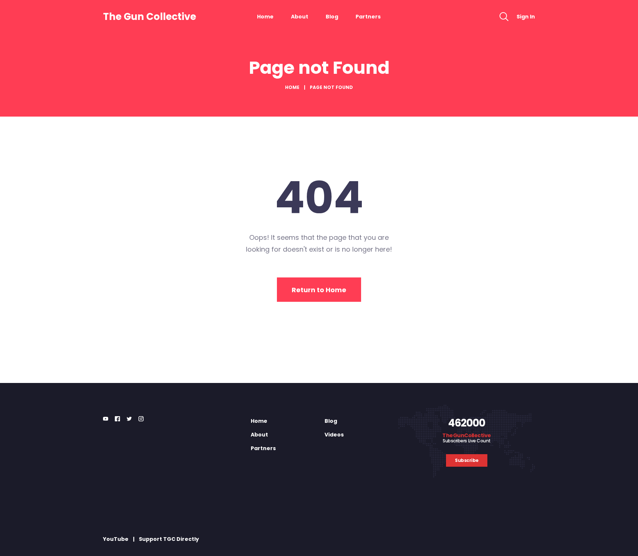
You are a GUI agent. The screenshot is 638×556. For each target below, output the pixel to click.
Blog (332, 16)
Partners (368, 16)
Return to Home (319, 289)
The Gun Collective (149, 16)
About (299, 16)
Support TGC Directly (169, 539)
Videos (334, 434)
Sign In (526, 16)
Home (265, 16)
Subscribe (466, 460)
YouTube (115, 539)
